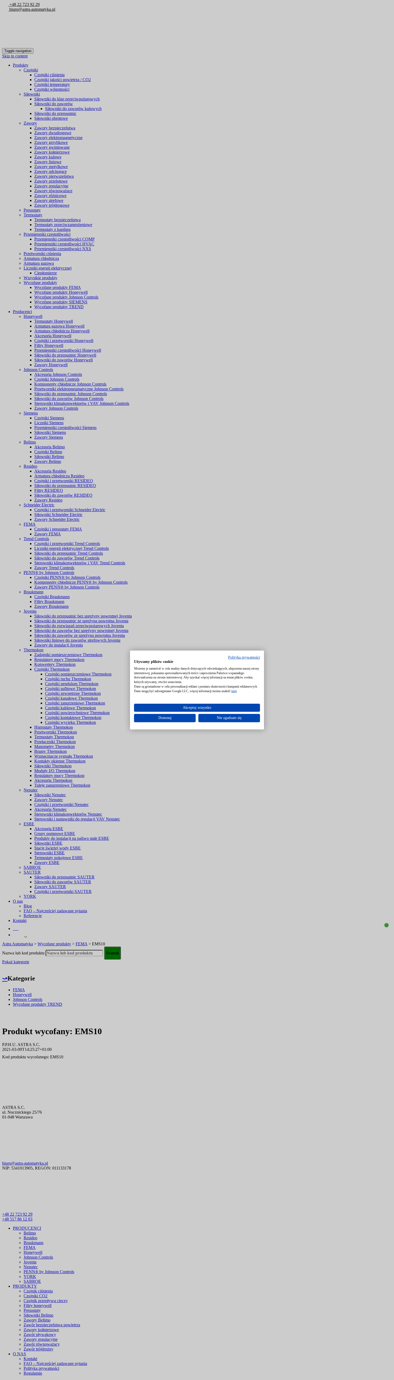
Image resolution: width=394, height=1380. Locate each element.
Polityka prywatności (244, 657)
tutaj (234, 691)
